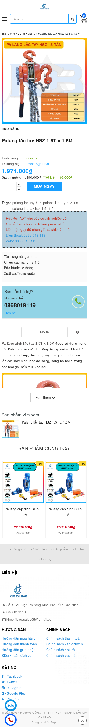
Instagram (14, 687)
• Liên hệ (45, 559)
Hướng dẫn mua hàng (19, 638)
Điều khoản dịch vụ (17, 655)
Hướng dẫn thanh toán (19, 644)
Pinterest (13, 699)
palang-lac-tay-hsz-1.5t (61, 202)
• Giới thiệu (39, 549)
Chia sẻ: (8, 128)
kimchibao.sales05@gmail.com (30, 619)
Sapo (53, 722)
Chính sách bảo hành (63, 655)
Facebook (14, 676)
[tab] (44, 332)
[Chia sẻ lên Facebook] (17, 128)
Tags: (6, 202)
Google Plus (16, 693)
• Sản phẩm (59, 549)
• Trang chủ (18, 549)
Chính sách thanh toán (64, 638)
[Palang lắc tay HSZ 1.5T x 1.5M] (10, 429)
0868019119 (20, 305)
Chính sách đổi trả (60, 649)
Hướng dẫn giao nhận (19, 649)
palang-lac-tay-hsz (26, 202)
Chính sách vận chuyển (64, 644)
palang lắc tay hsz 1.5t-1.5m (34, 208)
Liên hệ (10, 313)
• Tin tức (79, 549)
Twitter (11, 682)
